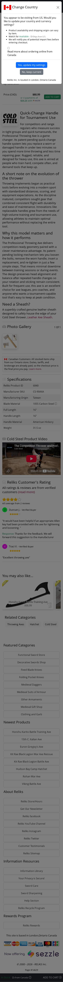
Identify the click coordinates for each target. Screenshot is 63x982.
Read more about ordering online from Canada (29, 53)
